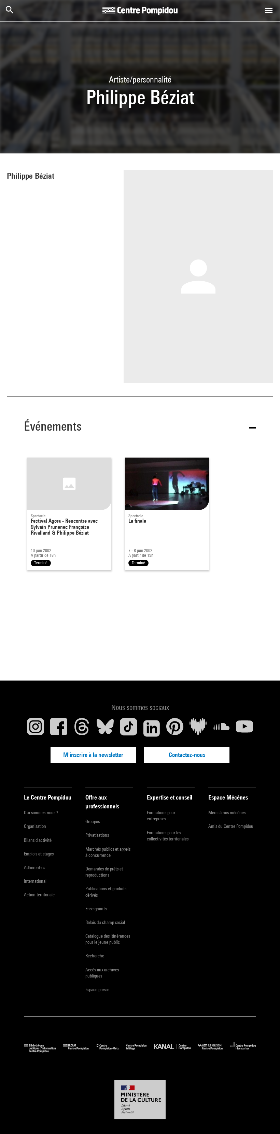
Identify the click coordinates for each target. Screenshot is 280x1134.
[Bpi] (43, 1051)
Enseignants (96, 908)
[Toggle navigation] (269, 10)
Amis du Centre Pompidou (230, 826)
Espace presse (97, 989)
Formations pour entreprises (161, 815)
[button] (140, 427)
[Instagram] (35, 728)
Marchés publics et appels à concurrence (107, 852)
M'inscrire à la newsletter (93, 754)
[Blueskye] (105, 728)
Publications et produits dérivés (105, 891)
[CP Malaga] (140, 1051)
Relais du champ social (105, 922)
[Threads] (82, 728)
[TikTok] (128, 728)
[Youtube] (244, 728)
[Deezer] (198, 728)
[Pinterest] (174, 728)
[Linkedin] (151, 728)
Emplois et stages (39, 853)
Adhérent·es (34, 867)
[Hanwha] (243, 1051)
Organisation (35, 826)
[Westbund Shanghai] (214, 1051)
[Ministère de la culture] (140, 1099)
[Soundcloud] (221, 728)
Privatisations (97, 835)
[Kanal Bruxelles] (176, 1051)
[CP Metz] (111, 1051)
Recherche (94, 955)
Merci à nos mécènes (227, 812)
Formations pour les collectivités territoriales (167, 835)
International (35, 881)
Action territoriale (39, 894)
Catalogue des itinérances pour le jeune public (107, 939)
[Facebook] (58, 728)
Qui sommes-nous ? (41, 812)
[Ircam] (79, 1051)
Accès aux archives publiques (102, 973)
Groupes (92, 821)
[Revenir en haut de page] (264, 1118)
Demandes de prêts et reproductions (104, 872)
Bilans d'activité (38, 840)
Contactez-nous (187, 754)
